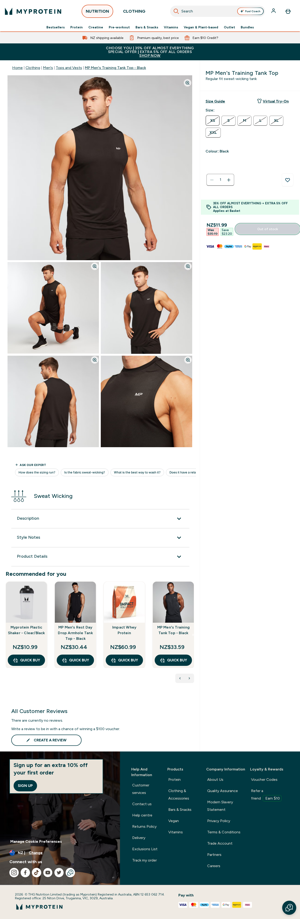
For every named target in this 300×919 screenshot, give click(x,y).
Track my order (144, 860)
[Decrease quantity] (212, 180)
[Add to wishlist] (287, 180)
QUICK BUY (30, 660)
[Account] (274, 11)
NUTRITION (97, 11)
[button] (289, 907)
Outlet (229, 27)
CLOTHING (134, 11)
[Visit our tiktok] (36, 872)
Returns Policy (144, 826)
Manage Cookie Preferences (36, 841)
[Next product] (189, 678)
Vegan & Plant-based (201, 27)
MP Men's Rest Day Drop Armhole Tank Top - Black (75, 633)
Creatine (95, 27)
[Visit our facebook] (25, 872)
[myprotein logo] (33, 11)
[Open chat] (70, 872)
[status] (220, 180)
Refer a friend (265, 794)
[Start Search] (176, 11)
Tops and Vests (69, 68)
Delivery (138, 838)
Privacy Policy (218, 821)
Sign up (25, 786)
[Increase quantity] (229, 180)
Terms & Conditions (223, 832)
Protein (76, 27)
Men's (48, 68)
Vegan (173, 821)
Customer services (140, 789)
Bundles (247, 27)
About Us (215, 780)
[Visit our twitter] (59, 872)
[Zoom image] (187, 83)
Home (17, 68)
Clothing (33, 68)
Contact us (142, 804)
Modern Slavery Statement (220, 806)
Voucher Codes (264, 780)
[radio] (213, 120)
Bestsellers (55, 27)
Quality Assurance (222, 791)
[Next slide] (193, 635)
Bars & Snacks (146, 27)
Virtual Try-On (276, 101)
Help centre (142, 815)
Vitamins (171, 27)
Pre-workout (119, 27)
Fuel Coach (252, 11)
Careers (213, 866)
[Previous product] (180, 678)
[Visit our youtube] (47, 872)
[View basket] (288, 11)
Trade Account (219, 843)
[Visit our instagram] (14, 872)
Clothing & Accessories (178, 794)
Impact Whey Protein (124, 630)
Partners (214, 855)
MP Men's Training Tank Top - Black (115, 68)
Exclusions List (145, 849)
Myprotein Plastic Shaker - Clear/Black (26, 630)
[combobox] (217, 11)
